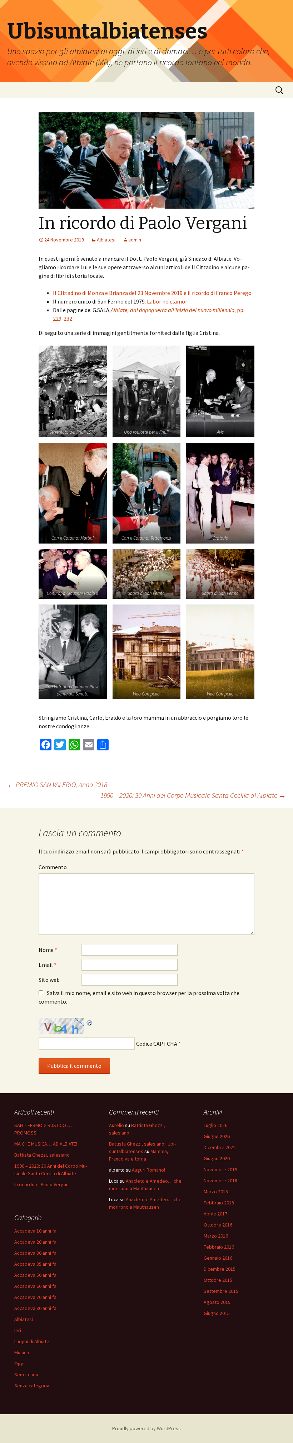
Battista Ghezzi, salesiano (42, 1155)
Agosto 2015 (217, 1302)
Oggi (19, 1363)
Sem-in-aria (26, 1374)
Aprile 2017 (215, 1213)
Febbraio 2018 (219, 1202)
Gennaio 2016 (218, 1258)
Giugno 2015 (217, 1313)
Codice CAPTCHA (156, 1043)
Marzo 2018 (216, 1191)
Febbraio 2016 (219, 1247)
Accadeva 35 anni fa (35, 1264)
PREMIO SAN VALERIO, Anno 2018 (57, 784)
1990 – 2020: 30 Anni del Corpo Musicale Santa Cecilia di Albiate (193, 795)
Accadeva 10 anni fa (35, 1231)
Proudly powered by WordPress (146, 1428)
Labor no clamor (167, 301)
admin (134, 239)
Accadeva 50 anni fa (35, 1275)
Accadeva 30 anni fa (35, 1253)
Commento (53, 867)
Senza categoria (31, 1385)
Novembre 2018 (220, 1180)
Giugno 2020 (217, 1158)
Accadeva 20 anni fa (35, 1242)
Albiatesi (106, 239)
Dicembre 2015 (219, 1269)
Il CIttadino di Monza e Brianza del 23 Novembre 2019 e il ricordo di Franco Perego (152, 292)
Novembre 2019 (220, 1169)
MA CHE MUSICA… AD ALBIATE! (45, 1144)
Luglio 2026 (215, 1125)
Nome (48, 949)
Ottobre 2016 (218, 1225)
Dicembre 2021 (219, 1147)
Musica (21, 1352)
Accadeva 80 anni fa (35, 1308)
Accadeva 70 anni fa (35, 1297)
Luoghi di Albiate (31, 1341)
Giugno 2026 (217, 1136)
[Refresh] (90, 1022)
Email (47, 964)
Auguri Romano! (148, 1170)
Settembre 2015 (221, 1291)
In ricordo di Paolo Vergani (42, 1184)
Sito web (49, 979)
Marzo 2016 (216, 1236)
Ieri (17, 1330)
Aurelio (116, 1125)
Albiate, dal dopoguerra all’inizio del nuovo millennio (172, 309)
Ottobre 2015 (218, 1280)
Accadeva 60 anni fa (35, 1286)
